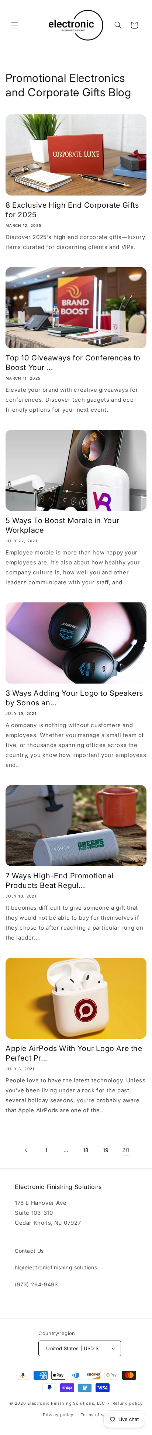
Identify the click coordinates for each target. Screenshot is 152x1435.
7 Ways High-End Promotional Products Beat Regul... (60, 880)
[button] (15, 25)
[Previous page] (26, 1150)
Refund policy (128, 1403)
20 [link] (125, 1150)
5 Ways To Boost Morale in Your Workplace (63, 525)
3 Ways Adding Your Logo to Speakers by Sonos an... (74, 698)
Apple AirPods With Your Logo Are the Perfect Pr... (74, 1053)
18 (86, 1150)
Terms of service (99, 1414)
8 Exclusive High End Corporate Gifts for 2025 (72, 210)
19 (106, 1150)
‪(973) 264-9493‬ (36, 1284)
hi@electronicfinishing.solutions (56, 1267)
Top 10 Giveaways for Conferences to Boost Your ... (73, 362)
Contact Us (29, 1251)
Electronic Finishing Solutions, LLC (66, 1403)
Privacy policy (58, 1414)
